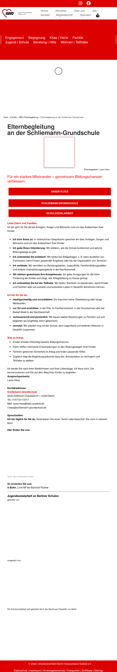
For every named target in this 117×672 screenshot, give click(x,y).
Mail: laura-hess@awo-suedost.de (25, 403)
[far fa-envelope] (104, 3)
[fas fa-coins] (111, 3)
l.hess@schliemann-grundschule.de (26, 407)
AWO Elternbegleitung (28, 117)
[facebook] (89, 3)
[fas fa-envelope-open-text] (96, 3)
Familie (13, 117)
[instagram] (80, 3)
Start (6, 117)
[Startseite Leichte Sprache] (98, 15)
